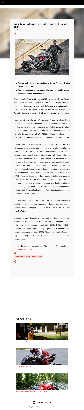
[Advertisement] (42, 296)
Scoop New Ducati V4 (23, 367)
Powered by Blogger (43, 402)
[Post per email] (15, 253)
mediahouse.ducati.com (23, 250)
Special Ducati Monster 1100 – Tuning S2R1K (31, 391)
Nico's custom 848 (22, 342)
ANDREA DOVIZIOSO (22, 256)
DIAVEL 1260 (37, 256)
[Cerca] (9, 2)
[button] (15, 34)
